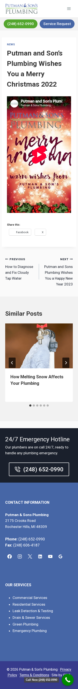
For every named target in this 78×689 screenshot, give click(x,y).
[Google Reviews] (60, 556)
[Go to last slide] (12, 363)
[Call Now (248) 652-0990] (68, 680)
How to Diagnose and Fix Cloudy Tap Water (19, 268)
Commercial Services (30, 598)
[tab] (30, 405)
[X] (30, 556)
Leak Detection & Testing (33, 611)
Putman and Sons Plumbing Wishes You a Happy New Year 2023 (58, 271)
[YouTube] (50, 556)
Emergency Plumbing (30, 631)
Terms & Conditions (34, 675)
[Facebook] (9, 556)
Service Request (57, 24)
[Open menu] (69, 8)
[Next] (65, 363)
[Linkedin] (40, 556)
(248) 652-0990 (20, 24)
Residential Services (29, 604)
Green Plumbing (25, 624)
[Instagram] (19, 556)
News (11, 44)
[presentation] (39, 345)
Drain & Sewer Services (31, 617)
